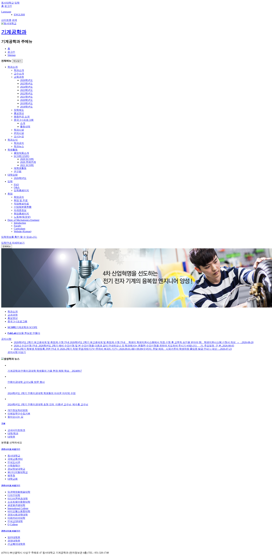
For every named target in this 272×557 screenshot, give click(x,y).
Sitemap (12, 55)
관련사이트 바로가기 (10, 449)
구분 (3, 423)
